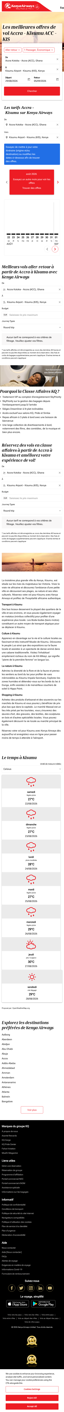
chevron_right (57, 182)
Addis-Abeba (8, 1063)
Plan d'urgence (8, 1230)
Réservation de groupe (12, 1170)
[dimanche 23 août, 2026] (13, 234)
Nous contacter (9, 1248)
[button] (39, 50)
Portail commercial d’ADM (13, 1183)
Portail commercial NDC (12, 1179)
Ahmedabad (8, 1068)
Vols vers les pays (15, 1315)
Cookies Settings (32, 1389)
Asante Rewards (9, 1135)
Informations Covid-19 (12, 1269)
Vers (6, 132)
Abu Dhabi (7, 1049)
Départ (8, 77)
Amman (6, 1072)
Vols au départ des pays (49, 1318)
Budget (5, 308)
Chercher (32, 91)
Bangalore (7, 1101)
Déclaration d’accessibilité (13, 1235)
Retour (37, 77)
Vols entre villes (9, 1318)
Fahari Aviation (8, 1148)
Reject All (32, 1397)
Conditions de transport (12, 1209)
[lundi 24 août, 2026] (18, 234)
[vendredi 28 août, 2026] (37, 234)
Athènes (6, 1087)
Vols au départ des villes (27, 1318)
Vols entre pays (48, 1315)
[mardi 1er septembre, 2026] (56, 234)
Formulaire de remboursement (15, 1274)
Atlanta (5, 1091)
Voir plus (32, 1110)
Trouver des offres (31, 188)
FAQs (4, 1256)
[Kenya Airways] (11, 1288)
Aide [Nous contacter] (12, 1252)
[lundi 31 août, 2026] (51, 234)
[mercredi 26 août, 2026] (28, 234)
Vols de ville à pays (32, 1322)
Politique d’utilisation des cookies (17, 1222)
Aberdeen (7, 1039)
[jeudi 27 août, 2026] (32, 234)
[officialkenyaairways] (30, 1288)
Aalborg (6, 1034)
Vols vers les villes (31, 1315)
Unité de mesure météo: (50, 764)
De (6, 57)
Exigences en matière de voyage (16, 1265)
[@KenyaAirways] (21, 1288)
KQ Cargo (6, 1140)
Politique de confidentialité (13, 1205)
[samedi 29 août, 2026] (42, 234)
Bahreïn (6, 1096)
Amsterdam (8, 1077)
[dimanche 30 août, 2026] (47, 234)
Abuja (5, 1053)
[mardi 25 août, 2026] (23, 234)
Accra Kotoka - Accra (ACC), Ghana (24, 60)
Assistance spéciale (11, 1187)
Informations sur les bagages (15, 1192)
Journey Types (8, 321)
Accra (5, 1058)
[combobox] (32, 124)
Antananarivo (9, 1082)
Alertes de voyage (10, 1261)
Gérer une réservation (11, 1166)
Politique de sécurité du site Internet (18, 1213)
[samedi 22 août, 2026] (9, 234)
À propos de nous (10, 1131)
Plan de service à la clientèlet (14, 1226)
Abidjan (6, 1044)
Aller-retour (11, 49)
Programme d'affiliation (12, 1174)
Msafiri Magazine (10, 1153)
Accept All (32, 1406)
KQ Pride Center (9, 1144)
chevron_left (6, 182)
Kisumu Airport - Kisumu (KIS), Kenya (25, 70)
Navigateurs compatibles (13, 1217)
